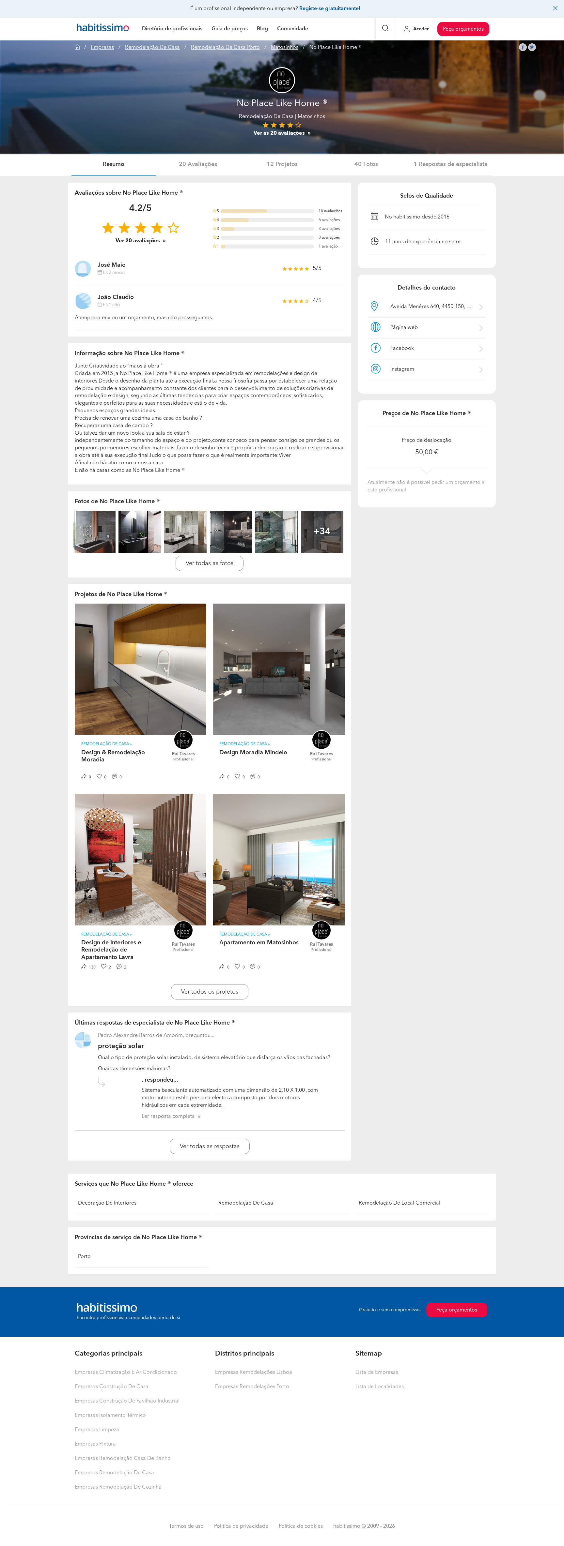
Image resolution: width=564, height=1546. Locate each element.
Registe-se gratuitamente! (329, 8)
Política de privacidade (241, 1526)
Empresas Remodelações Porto (252, 1386)
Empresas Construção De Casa (112, 1386)
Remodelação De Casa (152, 47)
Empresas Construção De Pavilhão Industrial (127, 1401)
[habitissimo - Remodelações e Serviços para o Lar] (102, 29)
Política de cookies (301, 1526)
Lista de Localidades (379, 1386)
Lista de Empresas (376, 1372)
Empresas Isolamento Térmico (110, 1415)
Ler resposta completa (168, 1116)
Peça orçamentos (463, 29)
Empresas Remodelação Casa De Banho (123, 1458)
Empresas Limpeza (97, 1430)
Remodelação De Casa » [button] (106, 744)
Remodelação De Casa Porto (225, 47)
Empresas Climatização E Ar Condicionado (126, 1372)
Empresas (102, 47)
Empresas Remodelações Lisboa (253, 1372)
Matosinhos (284, 47)
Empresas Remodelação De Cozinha (118, 1487)
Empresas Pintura (95, 1444)
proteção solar (121, 1046)
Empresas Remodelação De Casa (114, 1473)
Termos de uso (186, 1526)
